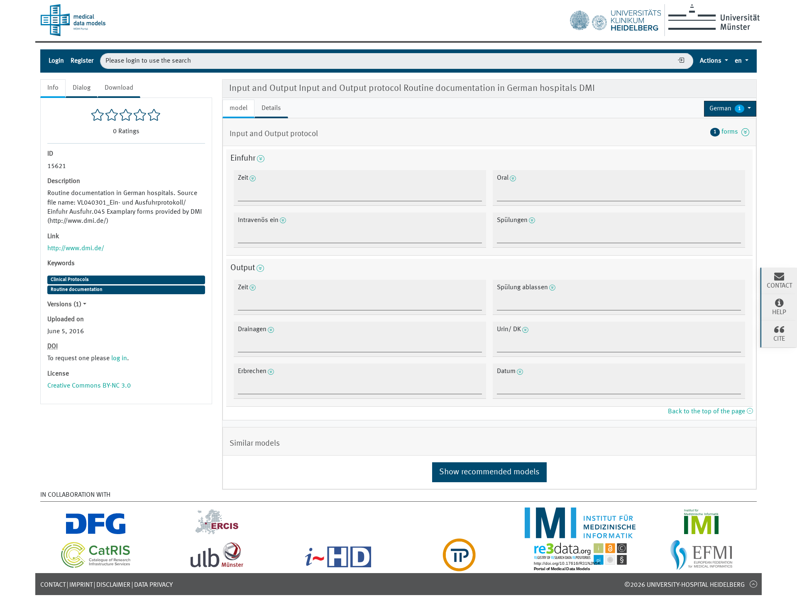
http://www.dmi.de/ (75, 248)
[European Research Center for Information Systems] (216, 533)
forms (727, 132)
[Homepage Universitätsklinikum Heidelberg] (615, 18)
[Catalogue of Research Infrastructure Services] (96, 566)
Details (271, 108)
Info (53, 88)
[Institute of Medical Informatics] (701, 533)
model (238, 108)
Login (56, 61)
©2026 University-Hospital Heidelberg (684, 585)
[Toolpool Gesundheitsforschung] (459, 566)
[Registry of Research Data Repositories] (580, 566)
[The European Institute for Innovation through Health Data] (338, 566)
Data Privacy (153, 585)
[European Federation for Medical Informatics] (701, 566)
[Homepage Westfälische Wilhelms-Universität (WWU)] (712, 17)
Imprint (81, 585)
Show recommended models (489, 472)
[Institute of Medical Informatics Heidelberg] (580, 533)
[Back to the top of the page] (753, 584)
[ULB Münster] (216, 566)
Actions (711, 61)
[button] (730, 109)
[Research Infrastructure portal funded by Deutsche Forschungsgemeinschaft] (95, 533)
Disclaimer (113, 585)
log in (119, 358)
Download (119, 88)
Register (82, 61)
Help (779, 312)
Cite (779, 339)
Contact (53, 585)
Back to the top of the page (707, 411)
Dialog (81, 88)
